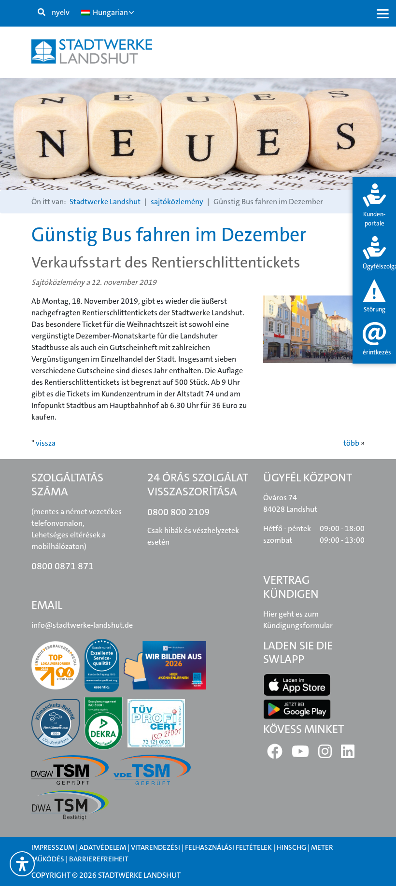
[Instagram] (325, 754)
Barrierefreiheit (98, 859)
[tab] (374, 206)
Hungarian (109, 12)
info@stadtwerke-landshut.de (82, 625)
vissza (46, 443)
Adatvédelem (102, 847)
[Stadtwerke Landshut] (91, 51)
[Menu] (382, 13)
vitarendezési (155, 847)
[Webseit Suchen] (41, 12)
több (351, 443)
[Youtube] (300, 754)
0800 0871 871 (62, 566)
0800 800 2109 (178, 512)
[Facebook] (274, 754)
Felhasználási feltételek (229, 847)
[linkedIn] (347, 754)
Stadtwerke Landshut (105, 202)
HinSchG (291, 847)
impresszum (52, 847)
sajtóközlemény (177, 202)
